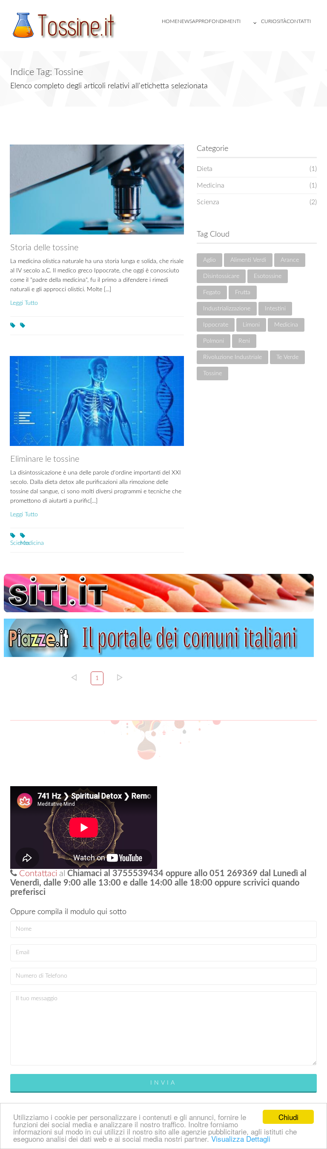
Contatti (299, 21)
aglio (209, 260)
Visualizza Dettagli (240, 1138)
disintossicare (221, 276)
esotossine (267, 276)
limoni (251, 325)
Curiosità (274, 21)
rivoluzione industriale (232, 357)
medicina (286, 325)
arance (290, 260)
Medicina (21, 543)
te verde (287, 357)
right (120, 677)
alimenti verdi (248, 260)
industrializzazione (226, 309)
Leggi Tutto (24, 303)
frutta (242, 292)
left (74, 677)
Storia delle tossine (44, 247)
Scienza (11, 543)
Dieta (257, 168)
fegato (212, 292)
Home (170, 21)
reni (244, 341)
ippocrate (215, 325)
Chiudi (288, 1116)
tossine (212, 373)
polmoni (213, 341)
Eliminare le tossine (44, 459)
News (185, 21)
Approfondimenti (216, 21)
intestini (275, 309)
